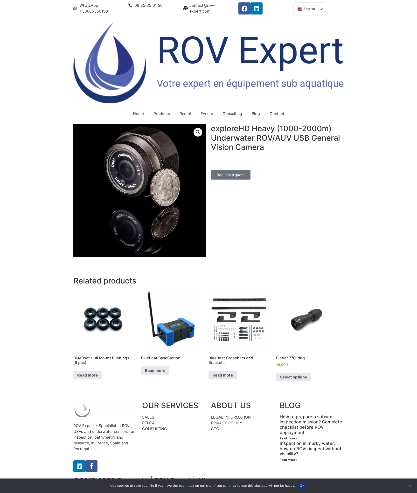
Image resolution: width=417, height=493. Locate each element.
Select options (293, 377)
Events (207, 113)
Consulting (232, 113)
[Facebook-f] (91, 466)
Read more (87, 375)
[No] (409, 485)
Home (138, 113)
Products (161, 113)
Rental (185, 113)
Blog (256, 113)
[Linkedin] (256, 8)
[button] (198, 132)
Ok (302, 485)
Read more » (289, 438)
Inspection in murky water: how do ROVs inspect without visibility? (310, 448)
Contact (277, 113)
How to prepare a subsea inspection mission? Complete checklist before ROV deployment (311, 424)
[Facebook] (244, 8)
